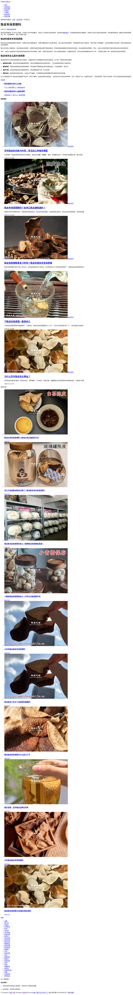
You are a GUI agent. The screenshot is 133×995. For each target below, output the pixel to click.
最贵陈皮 (7, 957)
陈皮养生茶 (8, 970)
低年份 (6, 968)
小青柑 (6, 12)
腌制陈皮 (7, 943)
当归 (5, 951)
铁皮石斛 (7, 934)
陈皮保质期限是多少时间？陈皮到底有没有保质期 (28, 263)
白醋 (5, 921)
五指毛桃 (7, 974)
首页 (5, 5)
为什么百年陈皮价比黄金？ (17, 376)
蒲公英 (6, 930)
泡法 (5, 955)
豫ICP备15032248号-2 (40, 992)
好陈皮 (6, 925)
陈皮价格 (7, 945)
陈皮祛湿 (7, 940)
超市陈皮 (7, 947)
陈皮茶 (6, 10)
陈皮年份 (7, 942)
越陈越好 (66, 32)
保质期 (3, 80)
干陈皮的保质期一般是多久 (17, 321)
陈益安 (6, 959)
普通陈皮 (7, 966)
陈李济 (6, 936)
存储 (5, 928)
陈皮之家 (12, 992)
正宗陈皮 (7, 932)
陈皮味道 (7, 960)
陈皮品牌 (7, 8)
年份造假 (7, 938)
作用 (5, 962)
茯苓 (5, 964)
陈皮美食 (7, 16)
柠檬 (5, 972)
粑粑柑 (6, 949)
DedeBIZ (24, 992)
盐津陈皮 (7, 926)
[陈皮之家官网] (5, 1)
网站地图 (71, 992)
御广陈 (6, 923)
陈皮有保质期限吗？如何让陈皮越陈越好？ (25, 208)
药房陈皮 (7, 976)
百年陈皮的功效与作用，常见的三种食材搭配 (26, 150)
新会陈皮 (7, 7)
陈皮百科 (7, 14)
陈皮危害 (7, 953)
